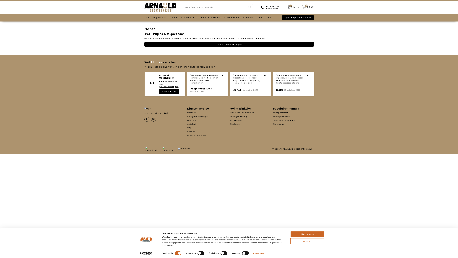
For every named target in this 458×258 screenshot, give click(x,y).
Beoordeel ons (169, 91)
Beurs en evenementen (284, 120)
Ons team (192, 120)
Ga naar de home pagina (229, 44)
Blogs (190, 127)
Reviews (191, 131)
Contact (191, 112)
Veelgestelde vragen (197, 116)
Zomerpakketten (281, 116)
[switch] (201, 253)
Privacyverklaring (238, 116)
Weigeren (307, 241)
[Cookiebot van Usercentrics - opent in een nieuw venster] (146, 253)
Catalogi (191, 124)
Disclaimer (235, 124)
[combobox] (215, 7)
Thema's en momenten (182, 17)
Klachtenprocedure (196, 135)
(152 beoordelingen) (169, 86)
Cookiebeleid (236, 120)
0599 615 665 (271, 9)
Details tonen (258, 253)
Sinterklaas (278, 124)
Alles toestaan (307, 234)
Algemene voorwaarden (242, 112)
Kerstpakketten (281, 112)
